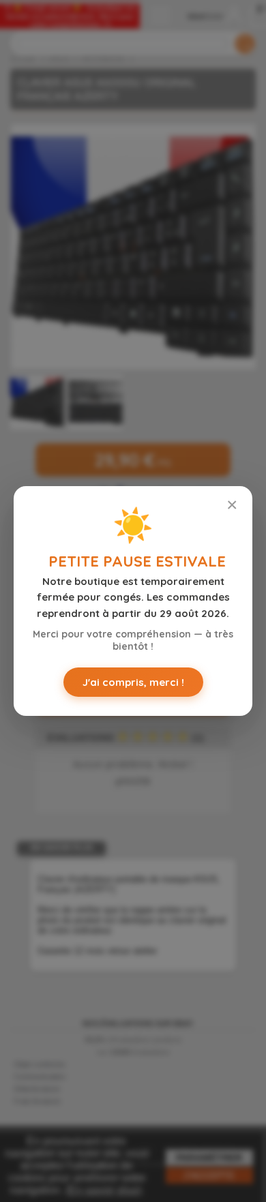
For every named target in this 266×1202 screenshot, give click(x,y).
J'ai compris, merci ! (133, 682)
